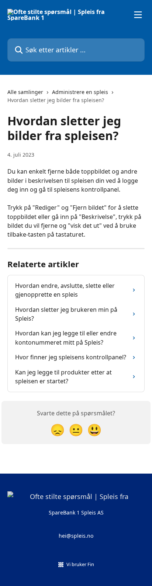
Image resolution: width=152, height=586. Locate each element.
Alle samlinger (25, 91)
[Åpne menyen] (138, 14)
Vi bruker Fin (80, 564)
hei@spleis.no (76, 535)
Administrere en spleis (80, 91)
